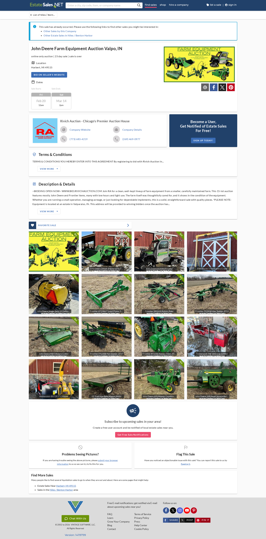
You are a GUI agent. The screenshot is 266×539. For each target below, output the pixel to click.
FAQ (109, 514)
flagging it (185, 464)
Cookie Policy (141, 529)
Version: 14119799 (75, 535)
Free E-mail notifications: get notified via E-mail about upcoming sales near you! (132, 505)
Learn (110, 517)
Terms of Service (142, 514)
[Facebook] (166, 510)
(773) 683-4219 (78, 139)
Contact (111, 529)
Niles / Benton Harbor (61, 489)
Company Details (132, 129)
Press (137, 521)
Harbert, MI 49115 (66, 485)
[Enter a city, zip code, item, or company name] (139, 5)
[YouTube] (187, 510)
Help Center (140, 525)
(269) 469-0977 (131, 139)
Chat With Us (77, 518)
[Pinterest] (194, 510)
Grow (118, 521)
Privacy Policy (141, 517)
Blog (109, 525)
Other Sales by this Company (60, 31)
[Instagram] (180, 510)
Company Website (80, 129)
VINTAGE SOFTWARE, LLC (83, 525)
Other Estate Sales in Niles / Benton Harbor (68, 35)
